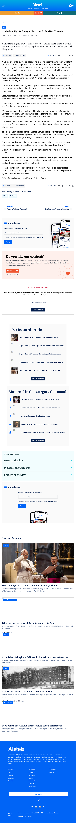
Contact (56, 813)
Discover (10, 781)
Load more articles (38, 379)
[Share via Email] (69, 55)
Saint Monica (45, 9)
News (4, 23)
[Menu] (14, 6)
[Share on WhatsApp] (73, 55)
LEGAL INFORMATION (37, 813)
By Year (51, 773)
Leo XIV (6, 545)
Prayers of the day (15, 474)
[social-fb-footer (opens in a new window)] (36, 807)
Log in (44, 302)
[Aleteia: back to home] (38, 4)
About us (26, 813)
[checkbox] (4, 237)
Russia (6, 634)
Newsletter (31, 773)
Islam (5, 196)
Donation (31, 784)
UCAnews (24, 35)
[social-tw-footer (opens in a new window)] (40, 807)
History (6, 668)
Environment (8, 702)
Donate (37, 13)
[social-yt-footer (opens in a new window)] (32, 807)
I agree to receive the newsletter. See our (24, 237)
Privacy (30, 816)
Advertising (32, 786)
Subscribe (17, 13)
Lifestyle (10, 775)
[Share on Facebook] (59, 55)
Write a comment (38, 310)
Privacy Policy (22, 816)
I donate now (11, 271)
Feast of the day (13, 460)
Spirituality (11, 778)
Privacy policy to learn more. (35, 237)
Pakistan (13, 196)
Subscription (32, 781)
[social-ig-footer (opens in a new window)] (44, 807)
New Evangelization (10, 600)
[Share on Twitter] (66, 55)
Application (31, 775)
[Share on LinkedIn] (62, 55)
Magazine (31, 778)
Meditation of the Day (17, 467)
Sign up (8, 242)
